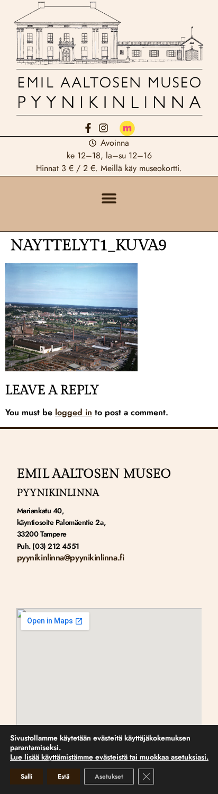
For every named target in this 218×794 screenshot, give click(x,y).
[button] (109, 198)
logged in (73, 412)
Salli (26, 776)
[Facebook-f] (88, 128)
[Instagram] (103, 128)
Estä (63, 776)
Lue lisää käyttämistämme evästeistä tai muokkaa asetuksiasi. (109, 757)
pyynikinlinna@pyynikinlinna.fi (70, 557)
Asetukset (109, 776)
